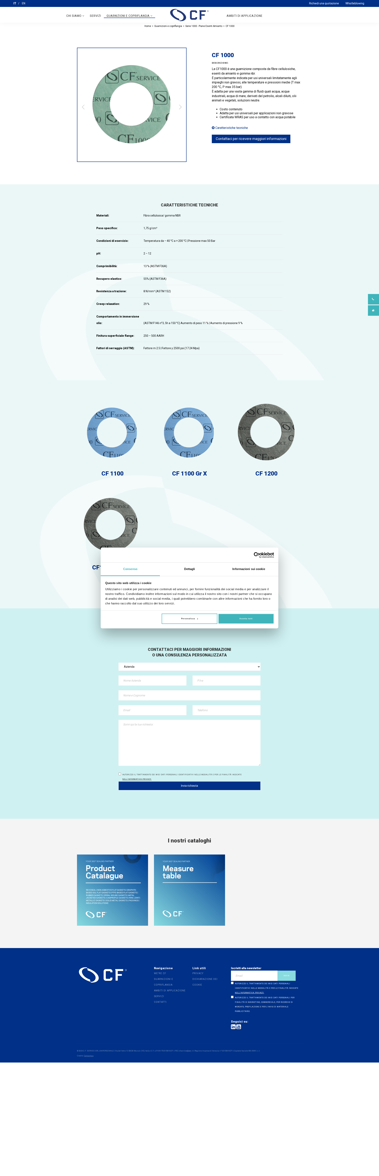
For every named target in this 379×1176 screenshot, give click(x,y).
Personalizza (188, 619)
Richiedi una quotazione (324, 3)
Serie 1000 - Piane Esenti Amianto (203, 26)
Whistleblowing (354, 3)
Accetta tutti (246, 619)
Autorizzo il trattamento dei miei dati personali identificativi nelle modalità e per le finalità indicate (182, 777)
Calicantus (89, 1056)
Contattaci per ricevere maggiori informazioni (251, 139)
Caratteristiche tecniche (231, 128)
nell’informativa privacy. (137, 779)
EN (23, 3)
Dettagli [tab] (189, 569)
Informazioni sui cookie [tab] (248, 569)
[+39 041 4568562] (373, 299)
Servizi (95, 15)
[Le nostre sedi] (373, 310)
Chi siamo (74, 15)
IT (14, 3)
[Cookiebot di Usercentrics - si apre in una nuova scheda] (256, 555)
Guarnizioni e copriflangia (128, 15)
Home (147, 26)
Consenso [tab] (130, 569)
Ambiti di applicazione (245, 15)
